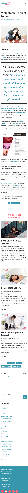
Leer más (3, 265)
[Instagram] (9, 491)
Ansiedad (3, 411)
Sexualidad (3, 456)
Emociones (4, 431)
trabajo (19, 363)
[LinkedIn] (13, 491)
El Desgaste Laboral (11, 288)
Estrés (2, 439)
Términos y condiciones (7, 469)
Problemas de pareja (6, 449)
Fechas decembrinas (6, 444)
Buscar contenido (5, 394)
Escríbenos (4, 476)
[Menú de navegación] (25, 3)
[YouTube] (6, 491)
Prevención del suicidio (6, 446)
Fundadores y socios (6, 478)
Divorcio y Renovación (6, 418)
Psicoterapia (4, 451)
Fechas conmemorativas (7, 441)
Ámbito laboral (15, 21)
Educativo (3, 423)
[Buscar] (25, 397)
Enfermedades (4, 434)
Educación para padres (6, 421)
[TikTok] (16, 491)
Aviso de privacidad (6, 471)
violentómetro (16, 366)
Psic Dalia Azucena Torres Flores (11, 19)
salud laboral (15, 123)
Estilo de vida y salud (6, 436)
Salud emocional (5, 454)
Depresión (3, 413)
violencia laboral (6, 366)
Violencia (3, 459)
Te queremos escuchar (6, 183)
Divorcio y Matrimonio (6, 416)
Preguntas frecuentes (6, 473)
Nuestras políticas (5, 480)
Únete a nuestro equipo (6, 475)
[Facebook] (2, 491)
